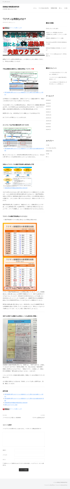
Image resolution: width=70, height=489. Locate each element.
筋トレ (60, 8)
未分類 (47, 153)
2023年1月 (48, 112)
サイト (4, 459)
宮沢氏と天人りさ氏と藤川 (52, 28)
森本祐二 (51, 79)
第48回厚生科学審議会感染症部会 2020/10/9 (16, 188)
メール (5, 454)
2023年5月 (48, 106)
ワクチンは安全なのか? (38, 417)
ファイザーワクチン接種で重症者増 (57, 77)
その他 (65, 8)
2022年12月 (48, 114)
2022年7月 (48, 129)
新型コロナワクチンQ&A (11, 404)
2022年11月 (48, 117)
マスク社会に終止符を (44, 8)
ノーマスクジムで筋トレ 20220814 (12, 417)
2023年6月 (48, 103)
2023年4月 (48, 109)
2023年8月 (48, 100)
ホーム (35, 8)
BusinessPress (64, 485)
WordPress (52, 485)
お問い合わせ (7, 1)
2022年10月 (48, 120)
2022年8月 (48, 126)
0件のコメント (12, 22)
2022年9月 (48, 123)
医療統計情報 (54, 8)
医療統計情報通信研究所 (11, 7)
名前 (4, 450)
